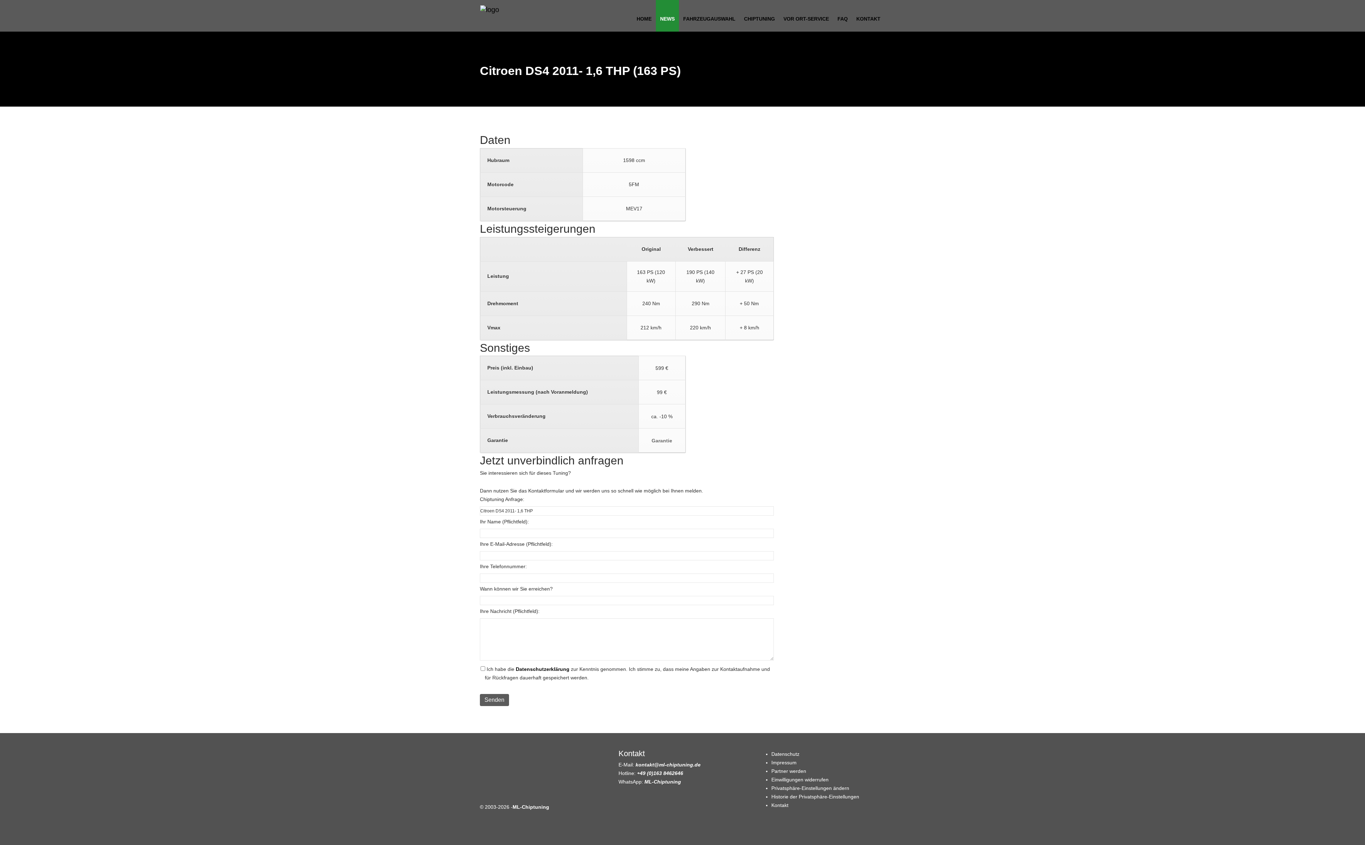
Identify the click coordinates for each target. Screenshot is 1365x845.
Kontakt (868, 19)
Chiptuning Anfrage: (502, 499)
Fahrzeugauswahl (709, 19)
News (667, 19)
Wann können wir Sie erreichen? (516, 589)
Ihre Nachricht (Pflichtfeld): (510, 611)
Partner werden (788, 771)
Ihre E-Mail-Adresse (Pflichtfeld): (516, 544)
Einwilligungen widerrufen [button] (800, 779)
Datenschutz (785, 754)
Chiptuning (759, 19)
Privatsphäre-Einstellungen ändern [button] (810, 788)
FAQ (842, 19)
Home (644, 19)
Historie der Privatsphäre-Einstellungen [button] (815, 797)
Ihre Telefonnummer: (503, 566)
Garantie (662, 440)
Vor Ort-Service (806, 19)
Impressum (784, 762)
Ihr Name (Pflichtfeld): (504, 521)
